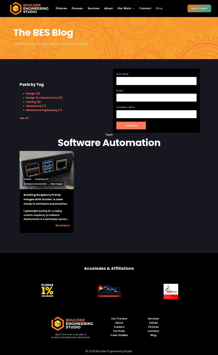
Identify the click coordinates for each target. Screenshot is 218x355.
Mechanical (36, 106)
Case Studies (119, 335)
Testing (33, 102)
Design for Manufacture (44, 98)
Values (153, 323)
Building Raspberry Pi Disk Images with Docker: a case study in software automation (45, 199)
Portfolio (119, 331)
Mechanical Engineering (44, 110)
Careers (119, 327)
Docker (27, 179)
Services (153, 318)
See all (24, 118)
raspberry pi (41, 179)
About (119, 323)
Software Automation (35, 184)
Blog (153, 335)
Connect (153, 331)
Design (33, 93)
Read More (63, 225)
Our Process (119, 318)
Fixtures (153, 327)
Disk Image (56, 184)
